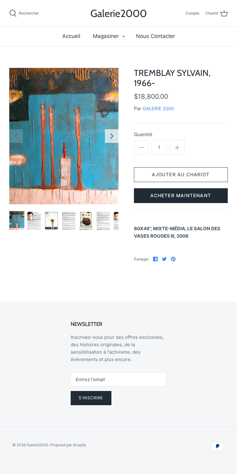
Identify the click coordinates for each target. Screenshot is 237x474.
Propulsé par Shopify (68, 445)
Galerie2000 (37, 445)
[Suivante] (111, 136)
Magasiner (106, 36)
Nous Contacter (155, 36)
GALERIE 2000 (158, 108)
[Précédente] (16, 136)
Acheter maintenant (180, 195)
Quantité (143, 134)
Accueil (71, 36)
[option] (63, 136)
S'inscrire (91, 397)
